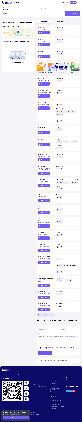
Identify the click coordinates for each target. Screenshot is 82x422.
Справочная (64, 2)
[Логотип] (7, 2)
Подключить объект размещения (55, 401)
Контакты (36, 384)
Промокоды (53, 383)
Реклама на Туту (54, 404)
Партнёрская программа (57, 406)
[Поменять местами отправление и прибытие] (41, 8)
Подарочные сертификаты (53, 380)
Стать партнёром (54, 398)
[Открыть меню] (79, 2)
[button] (45, 21)
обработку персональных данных (58, 347)
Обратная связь (70, 382)
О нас (35, 380)
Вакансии (36, 382)
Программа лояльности (56, 386)
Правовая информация (40, 386)
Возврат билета (54, 392)
